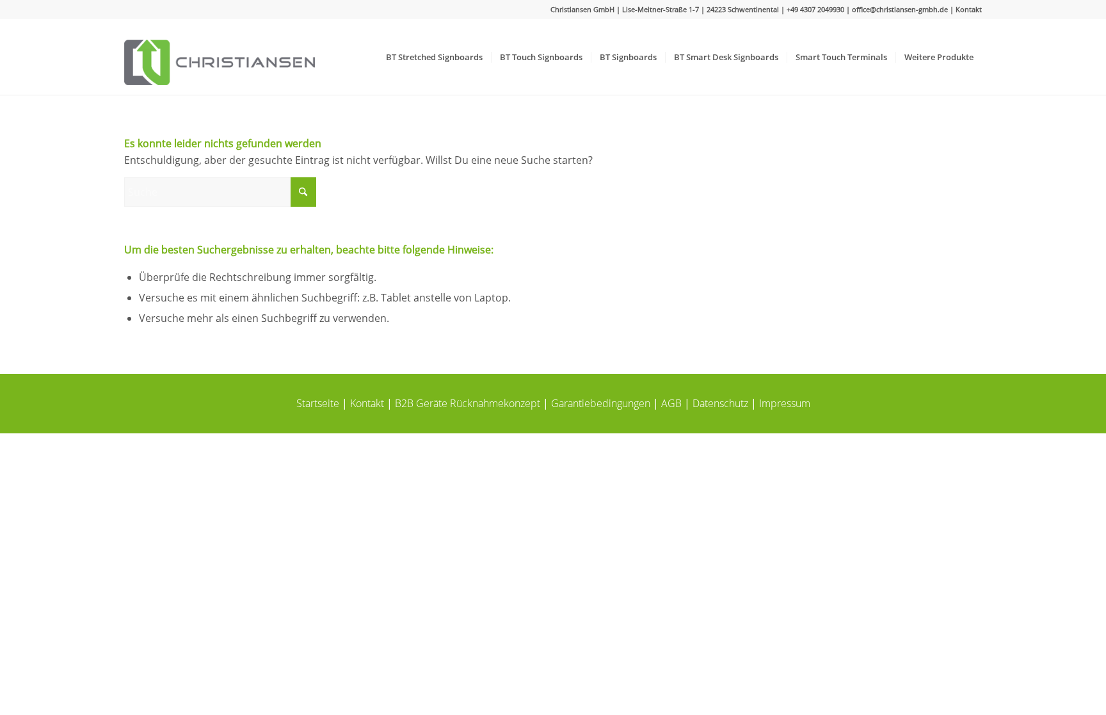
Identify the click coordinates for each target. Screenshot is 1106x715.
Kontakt (969, 9)
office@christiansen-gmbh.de (900, 9)
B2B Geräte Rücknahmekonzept (467, 403)
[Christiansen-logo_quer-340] (219, 57)
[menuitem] (434, 57)
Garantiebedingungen (600, 403)
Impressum (784, 403)
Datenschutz (720, 403)
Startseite (317, 403)
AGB (671, 403)
